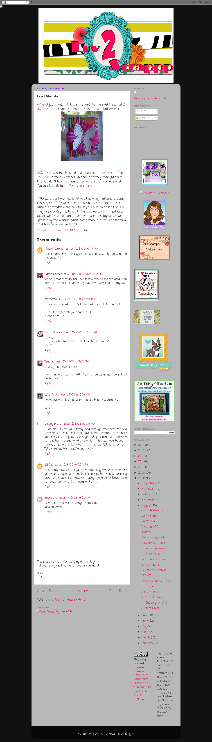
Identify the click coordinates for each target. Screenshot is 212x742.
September (149, 500)
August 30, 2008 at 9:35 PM (70, 361)
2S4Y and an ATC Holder (156, 581)
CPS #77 (146, 575)
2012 (141, 456)
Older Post (118, 591)
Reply (48, 263)
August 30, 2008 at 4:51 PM (79, 299)
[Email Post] (85, 230)
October (147, 494)
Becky (48, 498)
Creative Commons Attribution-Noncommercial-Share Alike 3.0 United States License (143, 685)
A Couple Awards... (152, 510)
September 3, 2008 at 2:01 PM (72, 498)
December (148, 483)
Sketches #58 (149, 527)
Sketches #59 (149, 521)
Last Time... (148, 586)
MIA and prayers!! (152, 537)
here (88, 186)
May (145, 626)
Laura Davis (52, 332)
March (146, 637)
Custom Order (150, 608)
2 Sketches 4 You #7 (154, 543)
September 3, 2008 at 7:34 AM (68, 465)
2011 (141, 461)
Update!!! (146, 532)
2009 (142, 473)
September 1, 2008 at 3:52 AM (70, 395)
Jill (46, 465)
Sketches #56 (149, 592)
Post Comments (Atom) (69, 599)
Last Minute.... (149, 516)
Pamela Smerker (55, 274)
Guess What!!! (150, 565)
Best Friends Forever (154, 559)
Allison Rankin (54, 249)
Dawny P (50, 424)
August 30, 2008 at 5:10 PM (79, 332)
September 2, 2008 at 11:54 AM (76, 424)
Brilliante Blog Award (154, 548)
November (149, 489)
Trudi (48, 361)
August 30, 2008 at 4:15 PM (85, 274)
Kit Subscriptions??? (154, 603)
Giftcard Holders (151, 597)
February (148, 643)
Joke (47, 395)
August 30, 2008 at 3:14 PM (81, 249)
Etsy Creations (150, 554)
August (147, 505)
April (145, 632)
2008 (142, 478)
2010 (141, 467)
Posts (142, 111)
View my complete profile (150, 98)
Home (83, 591)
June (145, 621)
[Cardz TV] (154, 229)
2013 (141, 450)
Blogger (129, 734)
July (145, 615)
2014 (141, 445)
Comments (145, 118)
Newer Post (47, 591)
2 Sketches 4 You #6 (154, 570)
